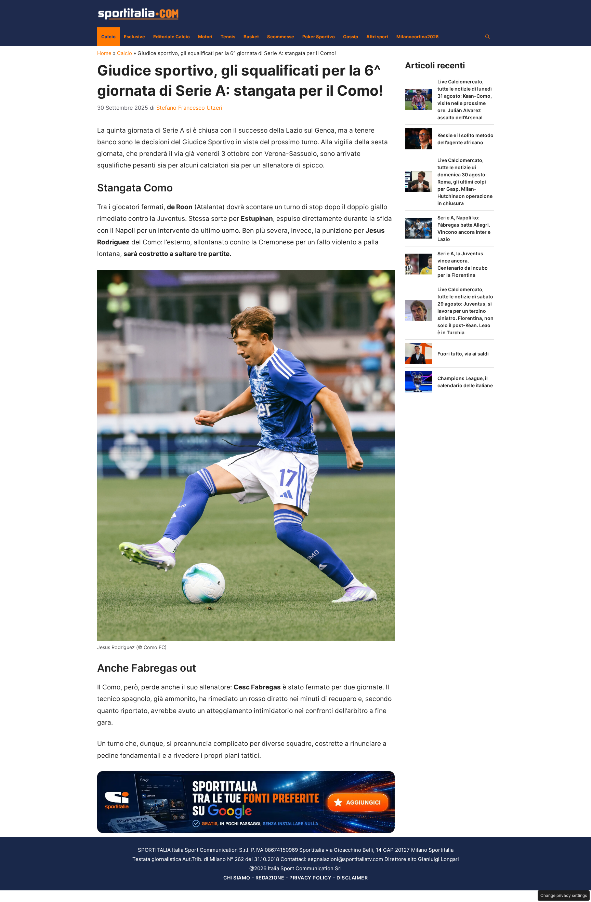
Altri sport (377, 36)
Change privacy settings (563, 895)
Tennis (228, 36)
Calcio (108, 36)
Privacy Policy (310, 877)
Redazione (270, 877)
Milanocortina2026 (417, 36)
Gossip (350, 36)
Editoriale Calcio (171, 36)
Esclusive (134, 36)
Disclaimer (352, 877)
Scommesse (280, 36)
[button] (487, 36)
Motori (205, 36)
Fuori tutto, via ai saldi (463, 353)
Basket (251, 36)
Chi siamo (236, 877)
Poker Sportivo (318, 36)
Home (104, 53)
